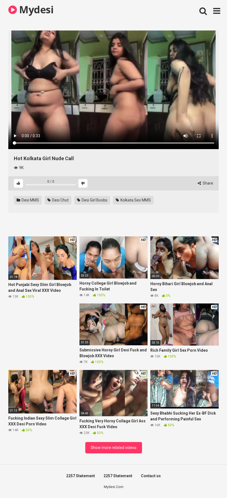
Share (207, 183)
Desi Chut (60, 200)
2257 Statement (80, 476)
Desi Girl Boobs (94, 200)
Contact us (151, 476)
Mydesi (35, 9)
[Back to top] (208, 481)
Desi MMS (30, 200)
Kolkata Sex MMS (135, 200)
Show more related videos (113, 447)
